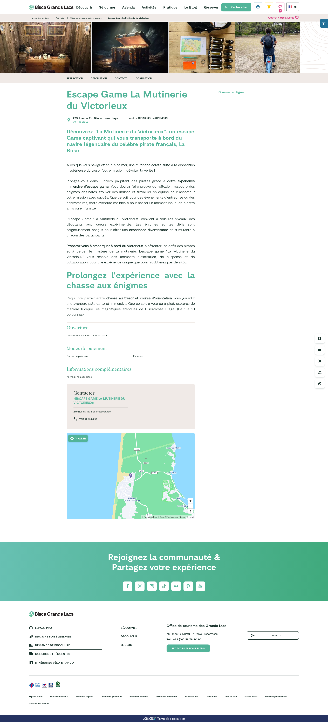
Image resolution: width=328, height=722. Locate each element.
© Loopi (190, 516)
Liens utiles (211, 696)
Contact (121, 78)
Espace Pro (43, 627)
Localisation (143, 78)
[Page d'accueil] (51, 7)
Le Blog (190, 7)
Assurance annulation (166, 696)
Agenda (128, 7)
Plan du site (231, 696)
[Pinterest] (188, 586)
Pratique (170, 7)
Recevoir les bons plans (188, 648)
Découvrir (84, 7)
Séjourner (107, 7)
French (290, 6)
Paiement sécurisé (138, 696)
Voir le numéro (88, 419)
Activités (149, 7)
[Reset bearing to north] (190, 511)
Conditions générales (111, 696)
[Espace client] (258, 7)
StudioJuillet (250, 696)
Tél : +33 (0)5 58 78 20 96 (184, 639)
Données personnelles (276, 696)
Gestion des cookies (39, 703)
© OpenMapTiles (149, 516)
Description (99, 78)
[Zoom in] (190, 500)
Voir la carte (80, 121)
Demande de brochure (52, 645)
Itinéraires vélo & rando (54, 662)
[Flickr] (176, 586)
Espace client (36, 696)
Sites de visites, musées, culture (86, 18)
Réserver (211, 7)
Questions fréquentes (52, 654)
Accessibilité (191, 696)
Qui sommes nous (59, 696)
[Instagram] (152, 586)
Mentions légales (84, 696)
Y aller (80, 438)
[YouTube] (200, 586)
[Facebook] (127, 586)
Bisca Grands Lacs (40, 18)
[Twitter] (140, 586)
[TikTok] (164, 586)
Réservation (75, 78)
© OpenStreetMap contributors (172, 516)
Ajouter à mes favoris (283, 18)
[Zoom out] (190, 505)
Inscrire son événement (54, 636)
